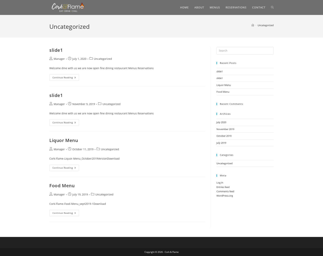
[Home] (253, 25)
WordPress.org (224, 195)
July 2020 (221, 122)
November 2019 (225, 129)
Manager (59, 59)
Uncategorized (266, 25)
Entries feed (223, 187)
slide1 (56, 50)
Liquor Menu (63, 140)
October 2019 (223, 136)
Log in (219, 182)
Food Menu (62, 185)
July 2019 (221, 142)
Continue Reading (66, 77)
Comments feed (225, 191)
